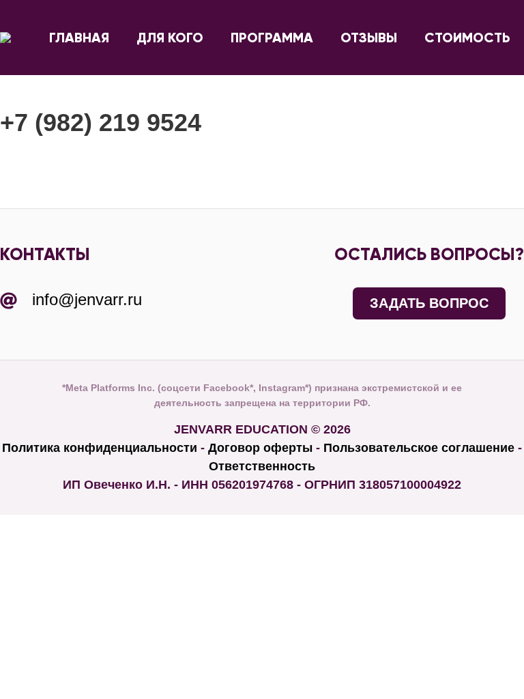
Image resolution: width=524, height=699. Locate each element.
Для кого (169, 37)
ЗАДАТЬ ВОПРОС (429, 303)
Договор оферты (260, 448)
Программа (272, 37)
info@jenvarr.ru (87, 299)
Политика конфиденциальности (99, 448)
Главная (79, 37)
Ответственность (262, 466)
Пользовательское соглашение (418, 448)
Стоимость (467, 37)
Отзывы (368, 37)
